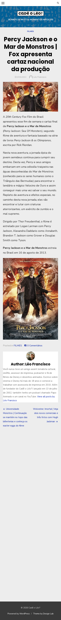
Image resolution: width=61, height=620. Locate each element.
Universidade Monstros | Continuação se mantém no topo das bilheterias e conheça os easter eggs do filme (15, 417)
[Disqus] (30, 473)
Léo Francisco (39, 77)
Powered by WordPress (19, 613)
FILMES (30, 31)
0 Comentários (34, 345)
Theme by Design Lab (43, 613)
